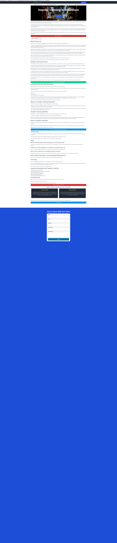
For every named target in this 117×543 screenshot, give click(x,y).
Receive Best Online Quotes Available (58, 82)
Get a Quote (58, 16)
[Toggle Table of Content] (40, 38)
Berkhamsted (47, 183)
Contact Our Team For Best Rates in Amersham (58, 129)
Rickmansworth (53, 183)
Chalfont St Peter (42, 183)
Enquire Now (58, 205)
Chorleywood (36, 183)
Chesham (32, 183)
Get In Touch (84, 2)
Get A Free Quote (58, 202)
